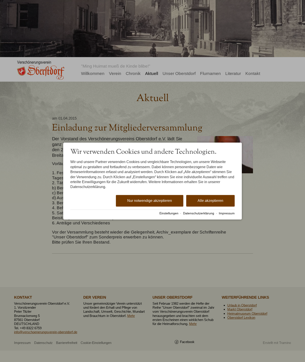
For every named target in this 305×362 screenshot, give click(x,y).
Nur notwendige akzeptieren (149, 201)
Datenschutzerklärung (198, 213)
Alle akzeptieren (210, 201)
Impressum (227, 213)
